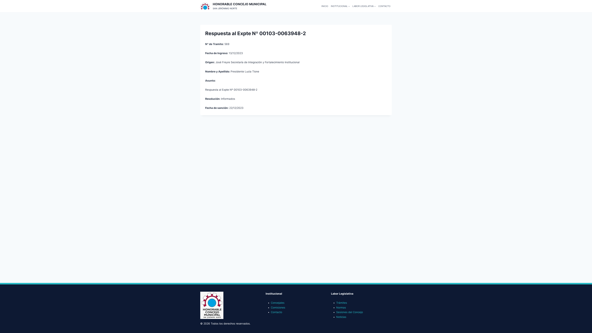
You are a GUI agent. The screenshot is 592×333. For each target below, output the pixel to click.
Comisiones (278, 307)
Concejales (277, 302)
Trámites (341, 302)
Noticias (341, 317)
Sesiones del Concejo (349, 312)
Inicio (324, 6)
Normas (341, 307)
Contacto (384, 6)
